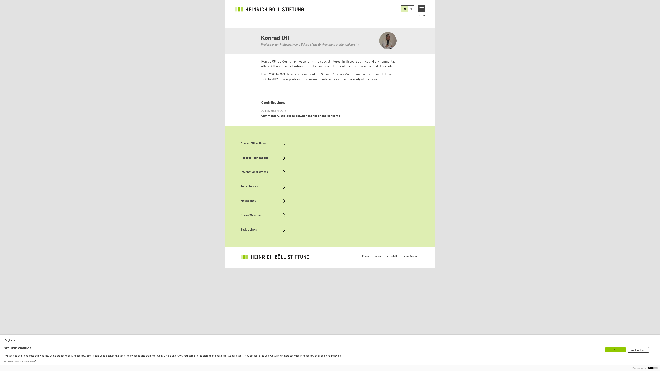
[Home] (269, 8)
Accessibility (392, 256)
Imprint (377, 256)
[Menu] (421, 8)
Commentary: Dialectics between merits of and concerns (300, 115)
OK (615, 349)
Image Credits (410, 256)
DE (411, 9)
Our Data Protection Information (19, 361)
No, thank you (638, 349)
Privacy (365, 256)
